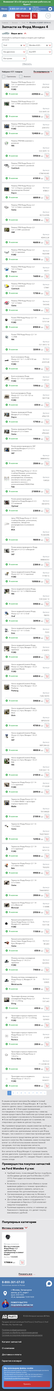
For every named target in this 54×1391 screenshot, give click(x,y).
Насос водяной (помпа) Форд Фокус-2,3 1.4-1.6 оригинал (23, 573)
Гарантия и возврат (12, 1360)
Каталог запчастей (11, 1341)
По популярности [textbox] (41, 72)
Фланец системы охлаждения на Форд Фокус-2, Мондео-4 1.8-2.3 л (24, 979)
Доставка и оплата (11, 1354)
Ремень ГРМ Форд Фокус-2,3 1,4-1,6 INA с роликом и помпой (24, 102)
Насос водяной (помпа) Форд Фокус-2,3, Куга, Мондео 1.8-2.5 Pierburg (24, 685)
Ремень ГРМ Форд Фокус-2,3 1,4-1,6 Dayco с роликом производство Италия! (23, 188)
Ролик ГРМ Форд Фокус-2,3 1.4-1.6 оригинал (24, 318)
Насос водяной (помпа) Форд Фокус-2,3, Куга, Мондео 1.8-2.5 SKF (24, 735)
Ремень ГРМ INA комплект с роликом (22, 142)
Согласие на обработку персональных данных (20, 1332)
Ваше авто (17, 33)
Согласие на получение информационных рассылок (22, 1335)
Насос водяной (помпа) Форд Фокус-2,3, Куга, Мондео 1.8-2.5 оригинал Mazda (24, 666)
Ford (23, 23)
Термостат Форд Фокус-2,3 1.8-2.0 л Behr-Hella (24, 864)
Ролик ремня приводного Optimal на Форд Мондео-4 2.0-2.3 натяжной (24, 501)
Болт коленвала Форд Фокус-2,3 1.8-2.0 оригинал (22, 377)
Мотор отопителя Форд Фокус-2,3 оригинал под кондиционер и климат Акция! (14, 1250)
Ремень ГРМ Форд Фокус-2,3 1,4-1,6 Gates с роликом (23, 206)
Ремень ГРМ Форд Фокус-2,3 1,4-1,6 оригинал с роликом (23, 125)
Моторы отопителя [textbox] (12, 1228)
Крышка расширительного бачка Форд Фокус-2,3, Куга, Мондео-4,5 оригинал (22, 922)
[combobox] (14, 45)
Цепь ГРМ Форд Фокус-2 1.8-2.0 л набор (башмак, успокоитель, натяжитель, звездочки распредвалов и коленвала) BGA (24, 522)
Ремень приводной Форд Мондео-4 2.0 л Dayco (21, 413)
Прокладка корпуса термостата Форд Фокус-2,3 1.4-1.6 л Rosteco (24, 1034)
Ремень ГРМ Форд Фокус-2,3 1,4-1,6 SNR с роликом (23, 228)
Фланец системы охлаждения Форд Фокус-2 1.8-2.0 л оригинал (23, 960)
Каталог (15, 23)
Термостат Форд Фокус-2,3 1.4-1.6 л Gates (24, 825)
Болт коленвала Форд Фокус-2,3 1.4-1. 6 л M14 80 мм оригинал (23, 359)
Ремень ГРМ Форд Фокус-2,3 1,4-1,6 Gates (23, 302)
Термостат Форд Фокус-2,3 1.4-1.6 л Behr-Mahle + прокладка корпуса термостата (24, 801)
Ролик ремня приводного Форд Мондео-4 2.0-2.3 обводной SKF (24, 549)
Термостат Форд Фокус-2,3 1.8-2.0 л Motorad (24, 904)
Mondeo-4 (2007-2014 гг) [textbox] (37, 45)
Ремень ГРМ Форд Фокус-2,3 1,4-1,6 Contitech (23, 285)
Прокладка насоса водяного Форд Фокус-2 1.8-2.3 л (23, 1077)
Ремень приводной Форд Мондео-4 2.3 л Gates (21, 430)
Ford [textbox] (5, 45)
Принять (27, 1384)
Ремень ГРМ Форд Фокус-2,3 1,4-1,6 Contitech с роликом (23, 164)
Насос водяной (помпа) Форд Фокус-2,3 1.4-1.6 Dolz (23, 629)
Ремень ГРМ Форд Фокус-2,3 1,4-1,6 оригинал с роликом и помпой (23, 84)
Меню (4, 8)
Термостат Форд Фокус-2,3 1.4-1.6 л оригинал (24, 783)
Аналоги (27, 76)
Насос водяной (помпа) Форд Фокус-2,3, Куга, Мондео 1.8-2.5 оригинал (24, 647)
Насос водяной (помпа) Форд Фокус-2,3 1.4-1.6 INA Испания (23, 590)
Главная (5, 23)
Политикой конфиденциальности (16, 1378)
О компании (8, 1348)
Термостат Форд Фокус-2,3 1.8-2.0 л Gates (24, 881)
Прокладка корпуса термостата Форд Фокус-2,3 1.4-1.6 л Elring (24, 1016)
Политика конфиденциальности (14, 1330)
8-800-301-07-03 (18, 9)
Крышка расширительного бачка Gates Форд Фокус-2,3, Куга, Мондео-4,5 (23, 941)
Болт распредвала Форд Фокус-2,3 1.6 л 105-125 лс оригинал (22, 395)
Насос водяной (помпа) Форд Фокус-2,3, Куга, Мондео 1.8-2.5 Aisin (24, 710)
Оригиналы (11, 76)
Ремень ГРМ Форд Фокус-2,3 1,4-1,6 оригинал (23, 251)
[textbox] (14, 52)
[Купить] (47, 94)
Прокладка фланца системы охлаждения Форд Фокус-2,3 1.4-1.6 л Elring (23, 998)
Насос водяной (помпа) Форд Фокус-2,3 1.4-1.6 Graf (23, 612)
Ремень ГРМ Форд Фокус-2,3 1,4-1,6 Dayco (23, 268)
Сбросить (27, 64)
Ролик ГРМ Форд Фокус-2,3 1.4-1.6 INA (24, 335)
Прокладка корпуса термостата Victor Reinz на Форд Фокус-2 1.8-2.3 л (24, 1054)
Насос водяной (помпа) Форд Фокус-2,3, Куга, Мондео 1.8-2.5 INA (24, 759)
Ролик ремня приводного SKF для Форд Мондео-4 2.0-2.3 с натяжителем (23, 448)
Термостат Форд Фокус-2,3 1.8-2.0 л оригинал (24, 847)
